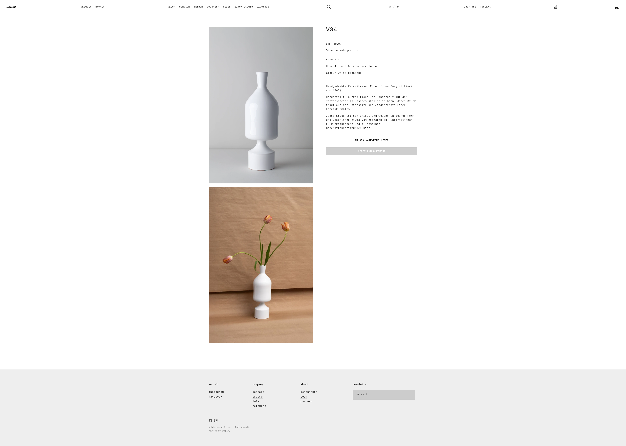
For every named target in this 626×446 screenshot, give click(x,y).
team (303, 396)
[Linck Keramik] (11, 7)
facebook (215, 396)
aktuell (86, 7)
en (398, 7)
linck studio (244, 7)
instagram (216, 392)
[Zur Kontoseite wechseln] (556, 7)
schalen (184, 7)
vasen (171, 7)
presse (258, 396)
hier (366, 128)
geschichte (308, 392)
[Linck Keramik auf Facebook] (211, 421)
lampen (198, 7)
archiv (99, 7)
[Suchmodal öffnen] (329, 7)
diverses (263, 7)
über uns (470, 7)
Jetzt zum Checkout (372, 151)
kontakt (485, 7)
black (227, 7)
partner (306, 401)
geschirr (213, 7)
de (390, 7)
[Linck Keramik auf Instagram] (216, 421)
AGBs (256, 401)
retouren (259, 406)
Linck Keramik (241, 427)
